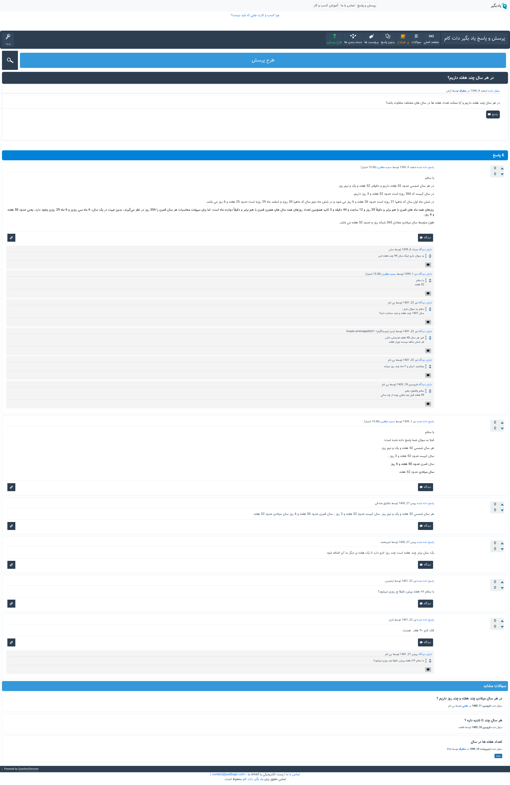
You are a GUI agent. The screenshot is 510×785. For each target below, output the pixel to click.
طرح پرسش (334, 42)
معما (498, 756)
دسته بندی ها (353, 42)
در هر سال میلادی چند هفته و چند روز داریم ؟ (469, 698)
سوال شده (494, 91)
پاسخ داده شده (425, 167)
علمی (465, 706)
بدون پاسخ (388, 42)
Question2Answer (28, 769)
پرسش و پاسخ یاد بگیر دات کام (474, 38)
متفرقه (462, 91)
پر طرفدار (403, 42)
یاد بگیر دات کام (253, 779)
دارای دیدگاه (425, 249)
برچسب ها (371, 42)
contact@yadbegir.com (228, 774)
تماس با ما (293, 774)
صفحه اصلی (431, 42)
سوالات (416, 42)
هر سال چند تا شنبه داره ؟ (483, 720)
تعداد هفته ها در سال (486, 742)
